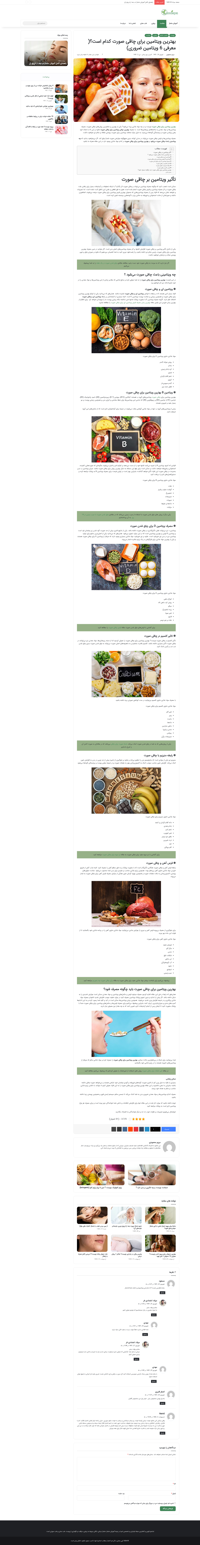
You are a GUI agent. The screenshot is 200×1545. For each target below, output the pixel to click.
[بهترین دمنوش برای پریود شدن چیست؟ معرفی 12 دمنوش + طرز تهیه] (160, 1243)
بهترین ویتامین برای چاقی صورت (164, 126)
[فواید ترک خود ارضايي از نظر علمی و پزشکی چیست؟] (61, 99)
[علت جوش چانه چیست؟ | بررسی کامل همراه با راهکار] (92, 1243)
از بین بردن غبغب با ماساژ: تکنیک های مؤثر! (93, 1226)
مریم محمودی (170, 54)
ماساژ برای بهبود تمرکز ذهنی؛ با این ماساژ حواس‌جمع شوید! (163, 1227)
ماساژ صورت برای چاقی (119, 744)
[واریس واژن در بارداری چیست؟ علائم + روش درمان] (126, 1243)
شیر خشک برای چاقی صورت (152, 1070)
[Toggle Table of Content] (170, 149)
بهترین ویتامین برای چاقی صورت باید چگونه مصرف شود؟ (154, 170)
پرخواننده (46, 77)
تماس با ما (132, 23)
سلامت (162, 23)
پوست (172, 35)
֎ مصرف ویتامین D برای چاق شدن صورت (160, 161)
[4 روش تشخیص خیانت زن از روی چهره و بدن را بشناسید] (61, 88)
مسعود (162, 1281)
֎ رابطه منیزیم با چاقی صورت (163, 166)
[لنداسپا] (169, 12)
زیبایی (153, 23)
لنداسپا (99, 1541)
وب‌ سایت (121, 1493)
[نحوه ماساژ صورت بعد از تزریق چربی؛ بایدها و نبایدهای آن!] (126, 1215)
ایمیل (173, 1493)
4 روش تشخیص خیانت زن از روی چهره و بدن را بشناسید (39, 86)
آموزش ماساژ (173, 23)
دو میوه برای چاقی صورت (111, 854)
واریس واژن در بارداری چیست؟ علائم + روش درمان (127, 1255)
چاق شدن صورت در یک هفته (106, 263)
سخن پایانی (168, 172)
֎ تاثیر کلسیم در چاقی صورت (163, 164)
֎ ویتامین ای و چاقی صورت (164, 157)
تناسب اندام (163, 35)
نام (174, 1484)
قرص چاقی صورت (114, 627)
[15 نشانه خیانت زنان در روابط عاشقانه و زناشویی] (61, 119)
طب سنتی (143, 23)
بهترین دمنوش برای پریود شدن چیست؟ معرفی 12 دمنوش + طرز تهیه (162, 1255)
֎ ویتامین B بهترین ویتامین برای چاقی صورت (159, 159)
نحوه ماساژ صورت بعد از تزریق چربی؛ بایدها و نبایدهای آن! (135, 2)
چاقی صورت (156, 397)
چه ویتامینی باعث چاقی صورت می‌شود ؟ (159, 155)
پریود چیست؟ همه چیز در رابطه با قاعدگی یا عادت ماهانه (39, 127)
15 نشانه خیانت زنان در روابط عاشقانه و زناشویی (40, 117)
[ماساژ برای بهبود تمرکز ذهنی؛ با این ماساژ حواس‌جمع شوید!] (160, 1215)
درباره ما (123, 23)
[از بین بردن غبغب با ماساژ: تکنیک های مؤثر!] (92, 1215)
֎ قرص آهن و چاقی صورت (164, 168)
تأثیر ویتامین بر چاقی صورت (162, 152)
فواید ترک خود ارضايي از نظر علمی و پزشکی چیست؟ (39, 97)
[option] (46, 53)
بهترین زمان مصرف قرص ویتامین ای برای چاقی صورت (130, 302)
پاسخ (162, 1292)
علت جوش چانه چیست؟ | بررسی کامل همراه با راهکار (93, 1255)
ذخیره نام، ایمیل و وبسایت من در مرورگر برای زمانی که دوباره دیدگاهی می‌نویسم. (149, 1503)
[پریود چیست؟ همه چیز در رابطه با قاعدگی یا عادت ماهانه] (61, 130)
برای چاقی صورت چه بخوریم (103, 980)
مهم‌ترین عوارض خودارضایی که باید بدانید (39, 106)
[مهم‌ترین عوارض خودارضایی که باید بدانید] (61, 109)
